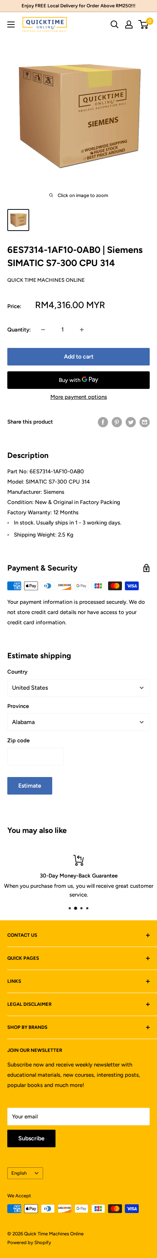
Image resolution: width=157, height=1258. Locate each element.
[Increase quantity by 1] (81, 329)
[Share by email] (144, 422)
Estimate (29, 785)
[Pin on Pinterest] (117, 422)
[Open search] (115, 24)
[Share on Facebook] (103, 422)
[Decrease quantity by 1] (43, 329)
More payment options (78, 397)
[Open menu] (11, 24)
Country (17, 671)
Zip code (18, 740)
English (19, 1173)
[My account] (129, 24)
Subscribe (31, 1138)
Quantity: (19, 329)
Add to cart (78, 356)
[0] (143, 24)
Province (18, 706)
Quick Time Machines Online (46, 280)
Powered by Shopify (29, 1242)
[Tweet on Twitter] (131, 422)
